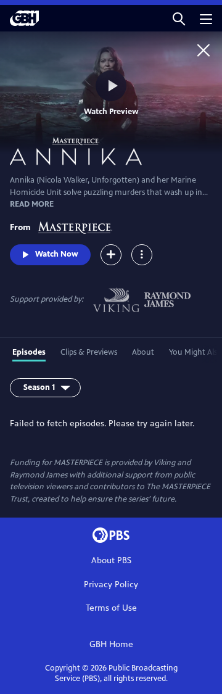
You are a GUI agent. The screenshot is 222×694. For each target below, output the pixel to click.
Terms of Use (111, 608)
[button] (179, 18)
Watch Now (56, 254)
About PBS (111, 560)
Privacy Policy (111, 584)
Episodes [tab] (29, 352)
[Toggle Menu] (141, 254)
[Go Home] (203, 50)
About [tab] (143, 352)
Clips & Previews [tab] (88, 352)
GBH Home (111, 644)
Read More (32, 204)
